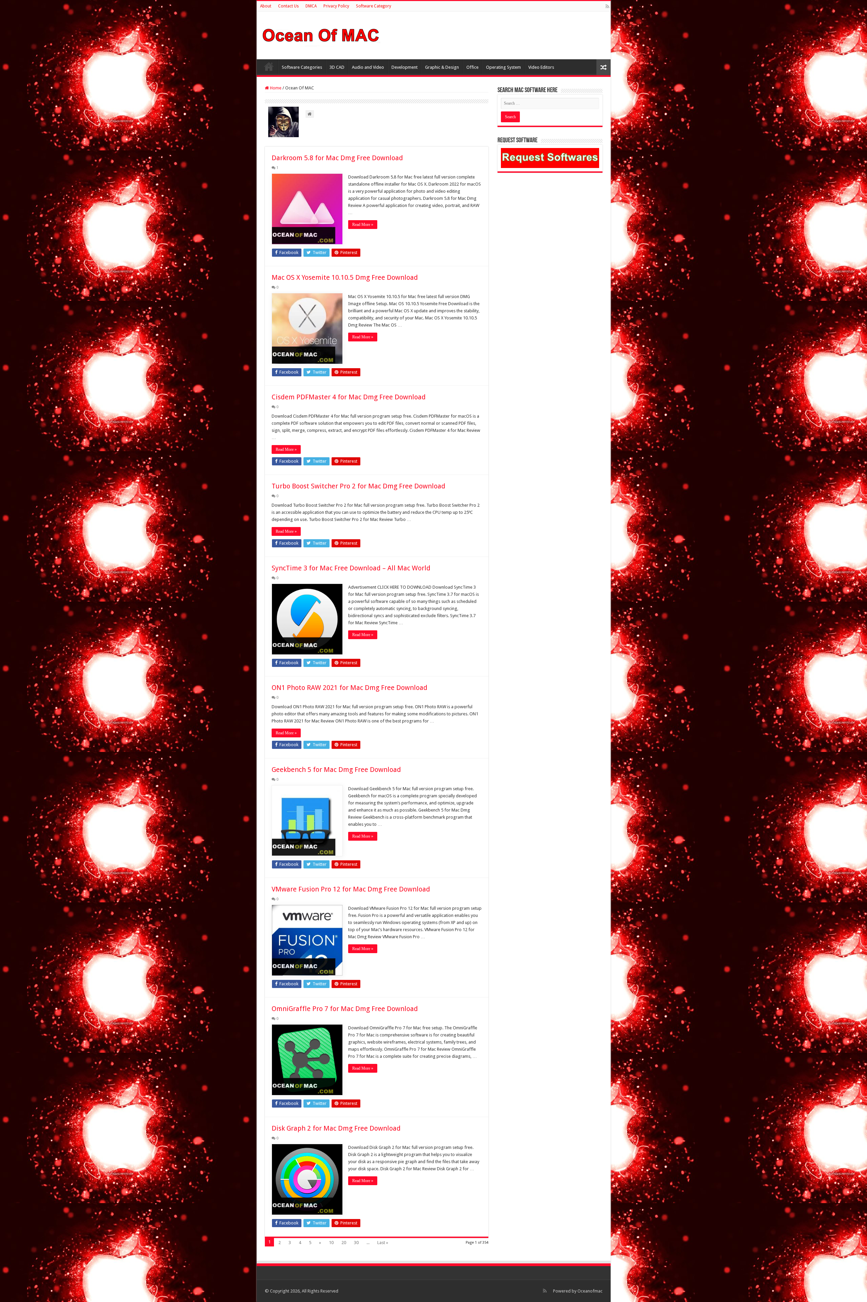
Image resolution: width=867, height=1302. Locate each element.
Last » (382, 1242)
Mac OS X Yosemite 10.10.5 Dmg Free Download (345, 277)
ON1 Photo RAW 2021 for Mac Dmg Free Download (349, 688)
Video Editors (541, 67)
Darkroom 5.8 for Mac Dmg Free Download (337, 158)
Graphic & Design (442, 67)
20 (343, 1242)
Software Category (373, 6)
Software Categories (302, 67)
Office (472, 67)
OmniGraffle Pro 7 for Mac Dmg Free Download (345, 1009)
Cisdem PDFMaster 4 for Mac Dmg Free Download (349, 397)
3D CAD (337, 67)
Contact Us (288, 6)
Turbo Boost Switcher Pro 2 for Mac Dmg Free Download (358, 486)
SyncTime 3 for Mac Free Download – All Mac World (351, 568)
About (265, 6)
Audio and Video (368, 67)
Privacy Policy (336, 6)
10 (331, 1242)
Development (405, 67)
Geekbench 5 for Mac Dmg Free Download (336, 769)
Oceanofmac (589, 1291)
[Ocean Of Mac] (321, 34)
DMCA (311, 6)
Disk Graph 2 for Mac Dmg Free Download (336, 1128)
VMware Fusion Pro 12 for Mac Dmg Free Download (351, 889)
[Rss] (607, 6)
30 (356, 1242)
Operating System (503, 67)
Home (269, 66)
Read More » (362, 224)
